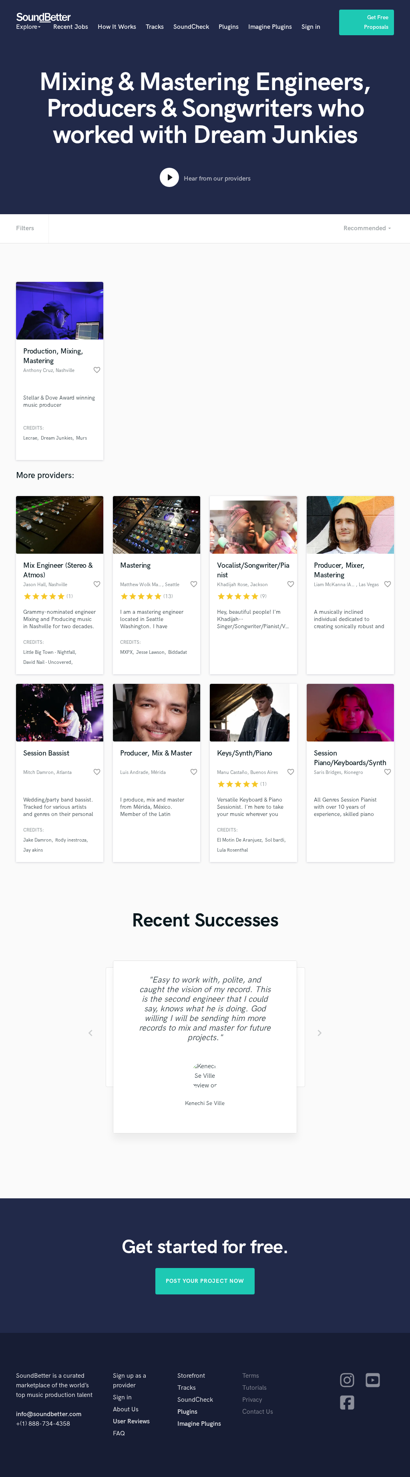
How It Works (117, 27)
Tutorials (254, 1388)
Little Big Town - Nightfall (49, 652)
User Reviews (131, 1421)
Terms (250, 1376)
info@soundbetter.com (48, 1414)
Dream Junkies (56, 438)
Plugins (229, 27)
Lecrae (30, 438)
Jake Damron (37, 840)
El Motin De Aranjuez (239, 840)
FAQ (119, 1433)
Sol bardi (274, 840)
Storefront (191, 1376)
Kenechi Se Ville (205, 1103)
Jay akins (33, 850)
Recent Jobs (70, 27)
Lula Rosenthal (232, 850)
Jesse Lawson (150, 652)
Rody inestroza (70, 840)
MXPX (126, 652)
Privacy (252, 1400)
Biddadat (177, 652)
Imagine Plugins (270, 27)
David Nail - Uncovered (47, 662)
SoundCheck (191, 27)
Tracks (155, 27)
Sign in (310, 27)
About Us (126, 1409)
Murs (81, 438)
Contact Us (257, 1412)
